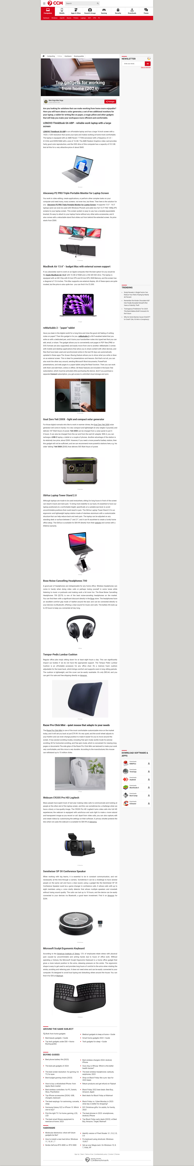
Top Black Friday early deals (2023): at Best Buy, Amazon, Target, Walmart (99, 1120)
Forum (146, 13)
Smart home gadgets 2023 (93, 1038)
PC (99, 18)
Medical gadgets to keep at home (95, 1034)
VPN (94, 18)
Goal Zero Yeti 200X (101, 425)
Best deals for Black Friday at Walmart (97, 1095)
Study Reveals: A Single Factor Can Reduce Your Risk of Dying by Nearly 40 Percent (136, 294)
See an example (146, 67)
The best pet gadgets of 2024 (57, 1066)
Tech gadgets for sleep (91, 1042)
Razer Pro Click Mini (54, 730)
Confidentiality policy (101, 1154)
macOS (62, 18)
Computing (51, 56)
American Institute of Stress (68, 954)
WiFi (89, 18)
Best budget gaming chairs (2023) (58, 1078)
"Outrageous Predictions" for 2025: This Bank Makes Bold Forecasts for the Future (136, 311)
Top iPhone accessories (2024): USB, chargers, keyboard (59, 1096)
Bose (92, 599)
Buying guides (79, 56)
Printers (75, 18)
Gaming (104, 13)
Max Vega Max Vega (56, 100)
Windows (54, 18)
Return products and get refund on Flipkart (99, 1084)
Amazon (111, 895)
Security (118, 13)
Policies (117, 1154)
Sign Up (77, 1154)
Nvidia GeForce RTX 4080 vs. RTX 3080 (60, 1145)
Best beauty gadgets (53, 1038)
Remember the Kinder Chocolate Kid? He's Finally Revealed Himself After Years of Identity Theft (137, 303)
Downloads (132, 13)
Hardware (46, 18)
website (98, 523)
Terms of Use (89, 1154)
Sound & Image (90, 13)
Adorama (93, 822)
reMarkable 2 (83, 336)
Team (82, 1154)
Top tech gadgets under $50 (56, 1042)
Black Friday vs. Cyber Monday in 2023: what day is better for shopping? (98, 1102)
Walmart (59, 976)
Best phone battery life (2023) (57, 1059)
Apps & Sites (76, 13)
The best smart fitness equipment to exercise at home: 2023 (59, 1120)
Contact (111, 1154)
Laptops (83, 18)
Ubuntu (69, 18)
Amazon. (83, 675)
